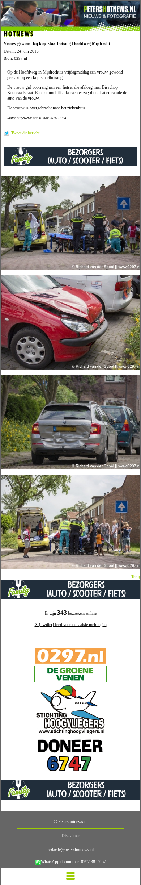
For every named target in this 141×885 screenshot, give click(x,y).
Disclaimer (70, 835)
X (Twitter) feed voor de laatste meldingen (71, 624)
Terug (136, 576)
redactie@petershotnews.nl (71, 849)
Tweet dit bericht (25, 132)
